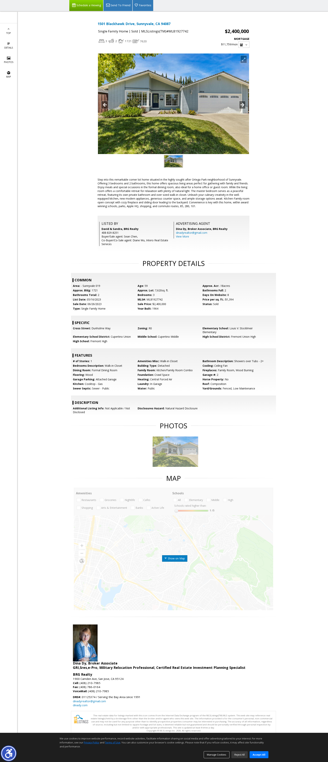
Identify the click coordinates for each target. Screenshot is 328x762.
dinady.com (80, 705)
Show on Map (176, 558)
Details (8, 47)
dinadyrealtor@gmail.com (191, 232)
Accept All (259, 754)
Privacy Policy (91, 742)
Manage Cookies (216, 754)
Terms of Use (112, 742)
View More (182, 236)
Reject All (239, 754)
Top (8, 33)
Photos (8, 62)
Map (8, 76)
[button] (8, 753)
